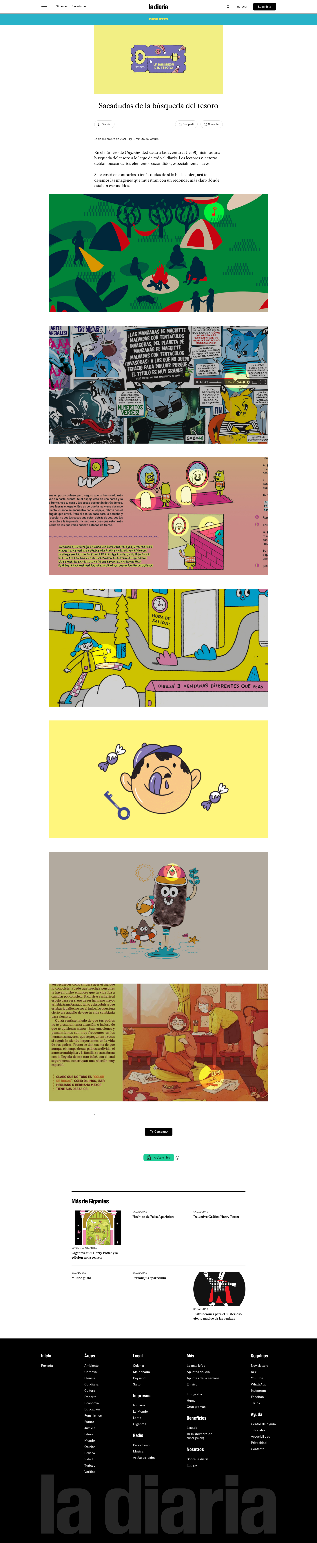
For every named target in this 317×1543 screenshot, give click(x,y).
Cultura (89, 1391)
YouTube (257, 1378)
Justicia (89, 1428)
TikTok (255, 1403)
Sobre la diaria (198, 1459)
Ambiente (91, 1366)
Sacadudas (79, 6)
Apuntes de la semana (203, 1378)
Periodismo (141, 1445)
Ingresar (241, 6)
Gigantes (62, 6)
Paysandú (140, 1378)
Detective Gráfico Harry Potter (216, 1217)
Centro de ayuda (263, 1424)
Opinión (90, 1447)
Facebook (258, 1397)
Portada (47, 1366)
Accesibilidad (260, 1436)
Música (138, 1451)
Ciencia (89, 1378)
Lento (137, 1418)
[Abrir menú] (44, 7)
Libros (89, 1434)
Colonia (138, 1366)
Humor (192, 1401)
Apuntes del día (198, 1372)
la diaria (139, 1405)
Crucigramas (196, 1407)
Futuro (89, 1422)
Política (89, 1453)
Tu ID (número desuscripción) (199, 1436)
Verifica (89, 1472)
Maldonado (141, 1372)
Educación (92, 1409)
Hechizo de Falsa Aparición (153, 1217)
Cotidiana (91, 1384)
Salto (137, 1384)
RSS (254, 1372)
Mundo (89, 1441)
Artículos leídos (144, 1458)
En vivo (192, 1384)
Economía (91, 1403)
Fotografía (194, 1394)
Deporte (90, 1397)
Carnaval (91, 1372)
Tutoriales (258, 1430)
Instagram (258, 1391)
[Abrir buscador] (228, 6)
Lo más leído (196, 1366)
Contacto (257, 1449)
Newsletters (259, 1366)
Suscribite (264, 6)
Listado (192, 1428)
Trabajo (89, 1465)
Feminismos (93, 1416)
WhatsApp (258, 1384)
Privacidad (259, 1443)
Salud (88, 1459)
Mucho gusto (81, 1278)
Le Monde (140, 1412)
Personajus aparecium (149, 1278)
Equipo (192, 1465)
